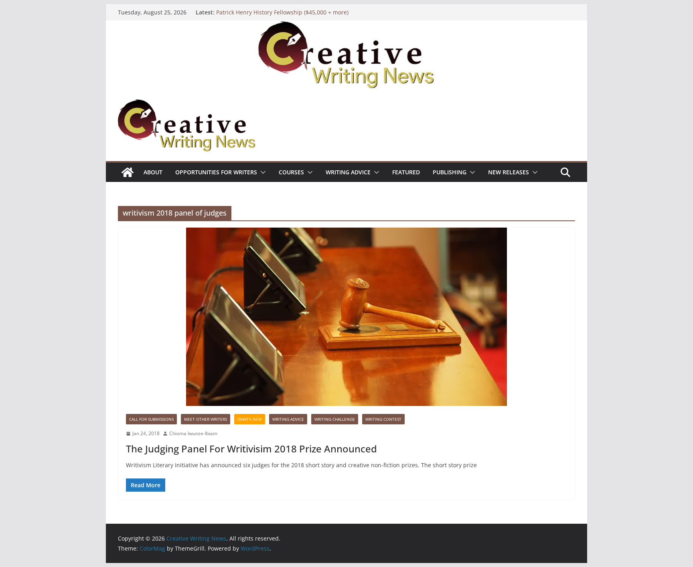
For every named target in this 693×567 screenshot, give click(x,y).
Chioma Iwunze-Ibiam (193, 433)
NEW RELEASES (508, 172)
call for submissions (151, 419)
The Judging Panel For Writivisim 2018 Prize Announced (251, 448)
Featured (406, 172)
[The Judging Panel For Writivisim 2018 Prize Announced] (346, 317)
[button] (261, 172)
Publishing (449, 172)
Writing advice (348, 172)
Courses (291, 172)
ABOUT (153, 172)
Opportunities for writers (216, 172)
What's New (249, 419)
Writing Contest (383, 419)
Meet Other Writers (205, 419)
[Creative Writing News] (346, 26)
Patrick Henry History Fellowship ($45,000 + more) (282, 12)
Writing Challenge (334, 419)
